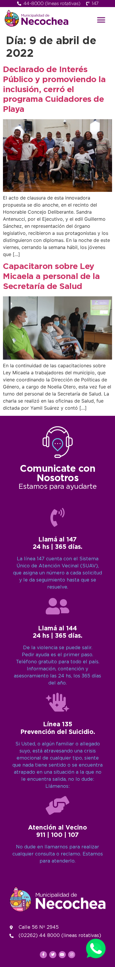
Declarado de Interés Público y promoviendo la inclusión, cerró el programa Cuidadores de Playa (54, 89)
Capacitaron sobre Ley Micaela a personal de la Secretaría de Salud (51, 276)
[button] (101, 19)
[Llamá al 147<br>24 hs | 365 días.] (57, 517)
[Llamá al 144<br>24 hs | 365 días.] (57, 606)
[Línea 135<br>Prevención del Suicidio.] (57, 702)
